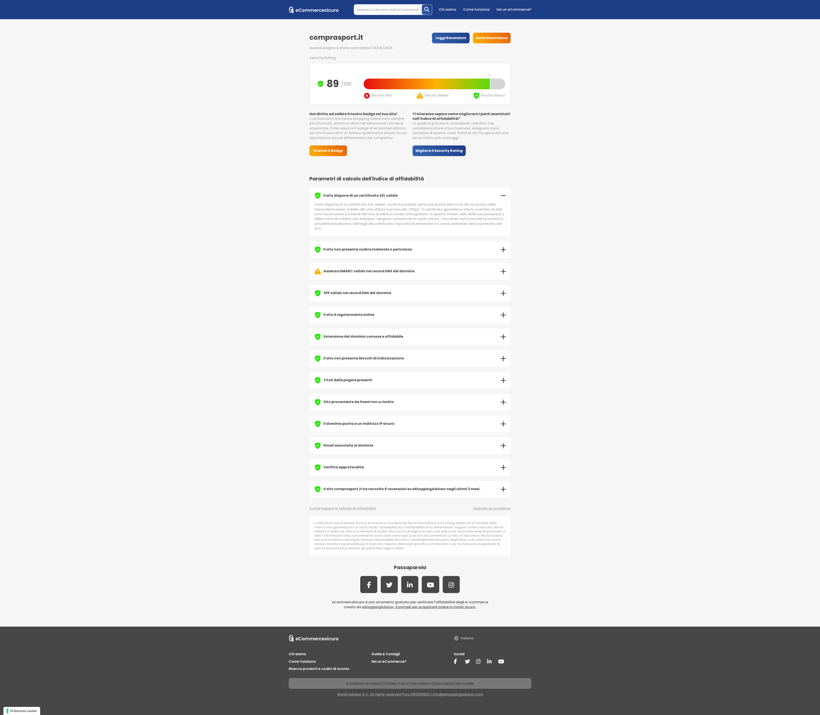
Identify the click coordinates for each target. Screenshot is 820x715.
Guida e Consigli (385, 654)
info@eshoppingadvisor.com (458, 694)
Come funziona (476, 9)
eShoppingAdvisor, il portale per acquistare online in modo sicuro (418, 607)
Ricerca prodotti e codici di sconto (319, 668)
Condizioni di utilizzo (364, 683)
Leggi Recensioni (451, 37)
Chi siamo (447, 9)
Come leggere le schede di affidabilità (342, 508)
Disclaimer (420, 683)
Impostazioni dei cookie (453, 683)
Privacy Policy (396, 683)
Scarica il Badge (328, 150)
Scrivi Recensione (492, 37)
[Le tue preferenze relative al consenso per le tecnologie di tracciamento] (21, 711)
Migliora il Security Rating (439, 150)
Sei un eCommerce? (513, 9)
